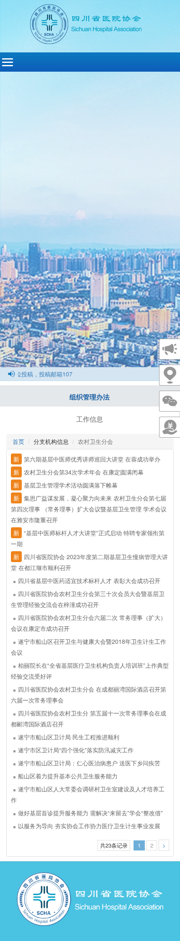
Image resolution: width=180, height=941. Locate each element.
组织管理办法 (89, 397)
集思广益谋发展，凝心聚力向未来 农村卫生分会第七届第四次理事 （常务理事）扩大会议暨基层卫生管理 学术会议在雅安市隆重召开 (89, 509)
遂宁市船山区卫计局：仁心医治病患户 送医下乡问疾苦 (89, 763)
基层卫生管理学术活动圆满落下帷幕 (65, 485)
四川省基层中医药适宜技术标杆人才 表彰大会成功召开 (89, 580)
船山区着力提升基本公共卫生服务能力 (68, 776)
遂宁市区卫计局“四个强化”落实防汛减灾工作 (76, 750)
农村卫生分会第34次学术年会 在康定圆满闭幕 (78, 472)
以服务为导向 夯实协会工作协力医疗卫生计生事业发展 (89, 826)
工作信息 (89, 419)
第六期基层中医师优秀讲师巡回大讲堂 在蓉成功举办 (86, 459)
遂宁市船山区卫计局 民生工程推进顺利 (68, 737)
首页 (18, 441)
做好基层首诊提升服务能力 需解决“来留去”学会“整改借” (90, 813)
